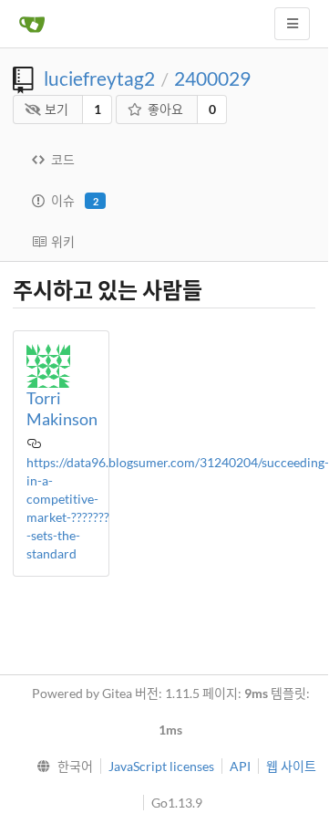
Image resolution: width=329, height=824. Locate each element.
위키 (63, 241)
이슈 (74, 200)
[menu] (61, 766)
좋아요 (165, 109)
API (240, 766)
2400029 (212, 78)
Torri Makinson (62, 408)
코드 (63, 159)
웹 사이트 (291, 766)
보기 (56, 109)
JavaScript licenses (161, 766)
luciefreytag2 (99, 78)
